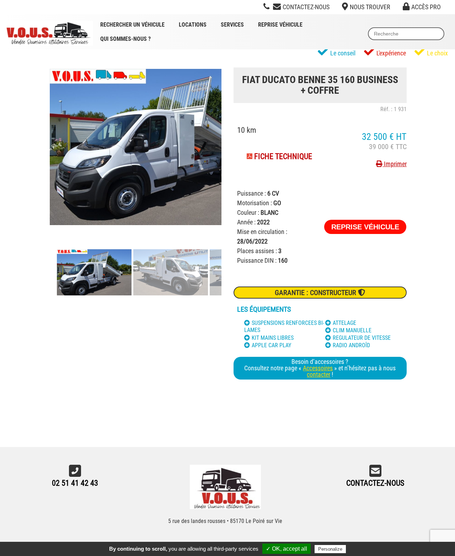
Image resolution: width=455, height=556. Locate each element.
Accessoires (318, 368)
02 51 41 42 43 (75, 483)
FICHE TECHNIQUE (283, 156)
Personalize (330, 549)
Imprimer (394, 164)
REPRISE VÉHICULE (365, 227)
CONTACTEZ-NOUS (375, 483)
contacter (318, 374)
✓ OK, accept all (286, 549)
